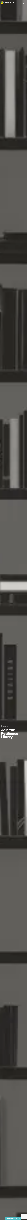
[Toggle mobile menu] (24, 2)
